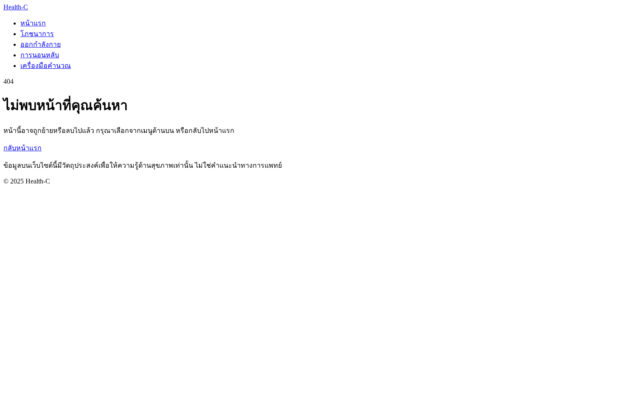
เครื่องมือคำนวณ (45, 65)
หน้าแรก (33, 23)
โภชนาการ (37, 33)
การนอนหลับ (39, 55)
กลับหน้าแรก (22, 148)
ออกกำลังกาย (40, 44)
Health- (15, 7)
